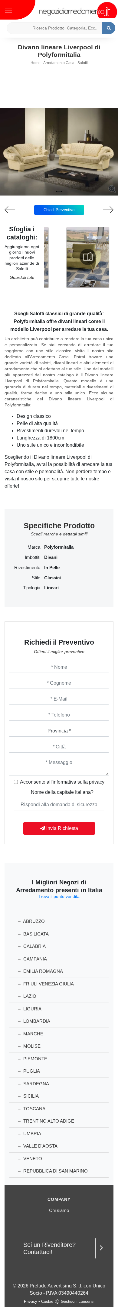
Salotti (82, 63)
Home (36, 63)
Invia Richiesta (61, 828)
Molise (31, 1046)
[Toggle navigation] (8, 9)
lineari (51, 587)
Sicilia (30, 1096)
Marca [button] (34, 547)
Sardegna (35, 1083)
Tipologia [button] (31, 587)
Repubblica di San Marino (55, 1170)
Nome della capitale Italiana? (62, 792)
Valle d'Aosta (39, 1145)
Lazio (29, 996)
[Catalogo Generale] (87, 256)
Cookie (47, 1301)
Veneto (32, 1158)
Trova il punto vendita (59, 896)
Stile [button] (36, 577)
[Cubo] (15, 210)
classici (52, 577)
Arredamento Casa (58, 63)
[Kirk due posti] (103, 210)
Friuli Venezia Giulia (48, 983)
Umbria (31, 1133)
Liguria (31, 1008)
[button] (59, 191)
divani (50, 557)
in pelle (52, 567)
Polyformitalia (59, 547)
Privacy (30, 1301)
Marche (32, 1033)
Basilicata (35, 933)
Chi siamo (59, 1210)
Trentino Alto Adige (48, 1121)
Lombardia (36, 1021)
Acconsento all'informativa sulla (62, 782)
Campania (34, 958)
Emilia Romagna (42, 971)
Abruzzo (33, 921)
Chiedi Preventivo (59, 210)
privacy (96, 782)
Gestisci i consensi (77, 1301)
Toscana (33, 1108)
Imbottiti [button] (32, 557)
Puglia (31, 1071)
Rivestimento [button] (27, 567)
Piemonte (34, 1058)
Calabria (34, 946)
